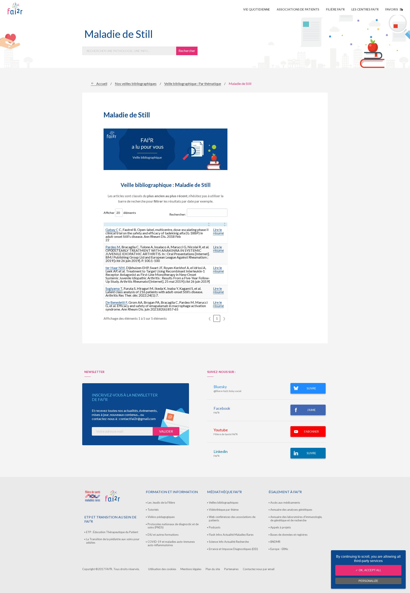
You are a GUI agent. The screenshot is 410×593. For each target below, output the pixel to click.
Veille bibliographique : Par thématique (192, 83)
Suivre (311, 453)
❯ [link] (224, 318)
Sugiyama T (113, 288)
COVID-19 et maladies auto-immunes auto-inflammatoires (171, 543)
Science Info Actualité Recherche (229, 541)
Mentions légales (190, 569)
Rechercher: (177, 214)
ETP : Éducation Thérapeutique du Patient (112, 532)
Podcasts (214, 527)
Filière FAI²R (335, 9)
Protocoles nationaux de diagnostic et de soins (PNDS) (173, 525)
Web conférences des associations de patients (232, 518)
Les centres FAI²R (365, 9)
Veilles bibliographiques (223, 502)
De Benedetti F (116, 302)
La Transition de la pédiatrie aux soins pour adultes (112, 540)
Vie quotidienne (256, 9)
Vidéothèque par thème (224, 509)
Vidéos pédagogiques (161, 517)
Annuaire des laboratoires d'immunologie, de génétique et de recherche (296, 518)
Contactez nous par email (258, 569)
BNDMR (275, 541)
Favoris (391, 9)
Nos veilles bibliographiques (136, 83)
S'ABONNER (311, 431)
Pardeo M (112, 247)
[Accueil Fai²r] (25, 8)
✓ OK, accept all (368, 570)
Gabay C (111, 230)
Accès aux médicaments (285, 502)
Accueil (101, 83)
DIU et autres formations (163, 534)
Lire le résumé (218, 231)
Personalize (368, 581)
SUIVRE (311, 388)
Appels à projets (280, 527)
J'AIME (311, 410)
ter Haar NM (115, 268)
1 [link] (217, 318)
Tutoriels (153, 509)
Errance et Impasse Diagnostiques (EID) (233, 549)
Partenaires (231, 569)
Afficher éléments (120, 212)
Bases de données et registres (289, 534)
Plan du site (213, 569)
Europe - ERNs (279, 549)
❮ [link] (209, 318)
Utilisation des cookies (162, 569)
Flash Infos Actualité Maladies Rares (231, 534)
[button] (209, 224)
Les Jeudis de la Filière (161, 502)
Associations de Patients (298, 9)
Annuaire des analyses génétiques (291, 509)
